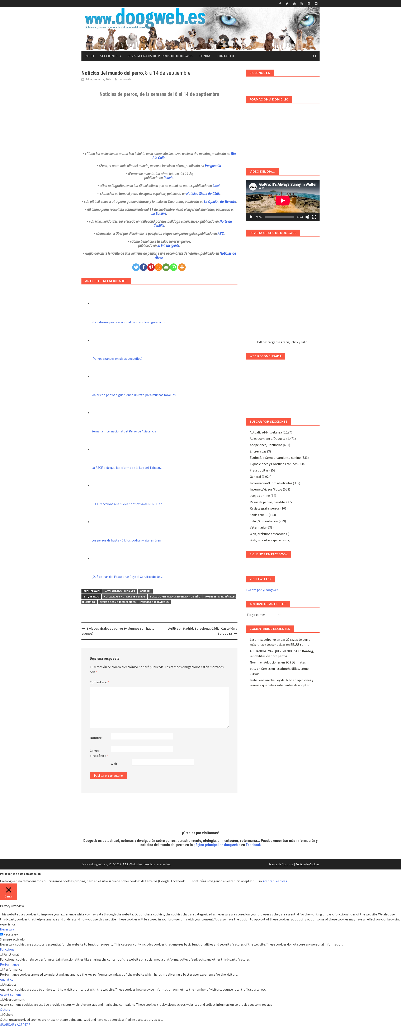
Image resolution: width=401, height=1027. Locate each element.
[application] (283, 200)
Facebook (253, 845)
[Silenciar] (307, 217)
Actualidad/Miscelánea (120, 591)
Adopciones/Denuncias (266, 445)
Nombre (97, 738)
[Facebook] (143, 267)
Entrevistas (258, 451)
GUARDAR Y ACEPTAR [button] (15, 1024)
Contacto (225, 56)
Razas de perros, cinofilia (268, 502)
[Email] (166, 267)
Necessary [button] (7, 929)
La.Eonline (158, 213)
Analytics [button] (6, 979)
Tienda (204, 56)
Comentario (99, 682)
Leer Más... (281, 881)
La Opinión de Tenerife (220, 201)
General (145, 591)
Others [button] (5, 1009)
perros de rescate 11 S (154, 602)
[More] (182, 267)
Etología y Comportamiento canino (275, 457)
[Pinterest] (151, 267)
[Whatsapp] (173, 267)
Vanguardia (213, 166)
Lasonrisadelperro (263, 639)
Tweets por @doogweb (262, 590)
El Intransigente (168, 245)
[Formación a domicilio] (283, 134)
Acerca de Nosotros (281, 864)
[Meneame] (158, 267)
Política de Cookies (308, 864)
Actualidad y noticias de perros (124, 596)
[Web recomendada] (283, 387)
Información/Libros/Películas (271, 483)
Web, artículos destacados (268, 534)
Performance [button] (9, 964)
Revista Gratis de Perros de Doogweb (160, 56)
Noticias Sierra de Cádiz (203, 193)
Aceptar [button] (268, 881)
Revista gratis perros (265, 508)
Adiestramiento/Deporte (268, 438)
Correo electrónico (99, 753)
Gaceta (168, 177)
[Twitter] (136, 267)
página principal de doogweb (216, 845)
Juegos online (260, 495)
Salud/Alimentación (264, 521)
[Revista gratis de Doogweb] (283, 290)
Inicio (89, 56)
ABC (221, 233)
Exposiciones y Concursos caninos (274, 464)
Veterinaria (258, 527)
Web (114, 763)
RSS (125, 864)
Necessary (10, 934)
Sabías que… (259, 515)
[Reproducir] (251, 217)
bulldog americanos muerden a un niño (175, 596)
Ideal (216, 185)
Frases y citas (259, 470)
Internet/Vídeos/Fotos (266, 489)
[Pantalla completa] (314, 217)
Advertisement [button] (10, 994)
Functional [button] (7, 949)
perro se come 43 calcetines (118, 602)
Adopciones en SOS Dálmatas (285, 662)
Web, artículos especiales (268, 540)
